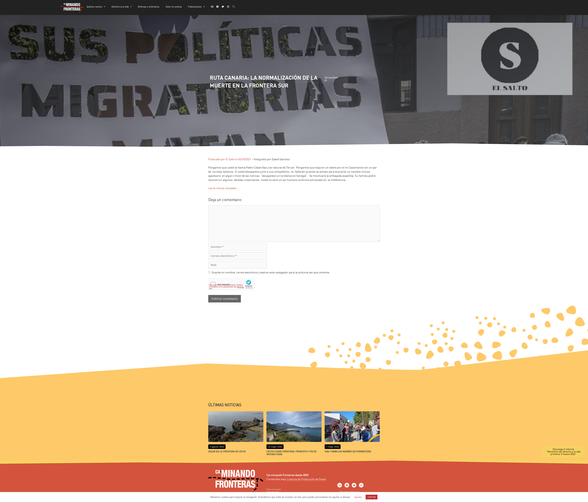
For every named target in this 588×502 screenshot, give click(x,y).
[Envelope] (339, 485)
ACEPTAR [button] (372, 497)
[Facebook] (347, 485)
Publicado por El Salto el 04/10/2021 (229, 159)
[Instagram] (361, 485)
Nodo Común (355, 492)
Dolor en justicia (174, 6)
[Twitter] (354, 485)
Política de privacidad (273, 489)
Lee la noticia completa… (223, 188)
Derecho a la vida (120, 6)
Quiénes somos (94, 6)
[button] (233, 6)
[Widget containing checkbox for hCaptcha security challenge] (231, 284)
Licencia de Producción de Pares (306, 479)
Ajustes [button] (358, 496)
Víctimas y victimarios (148, 6)
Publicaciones (195, 6)
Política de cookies (272, 492)
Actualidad (331, 77)
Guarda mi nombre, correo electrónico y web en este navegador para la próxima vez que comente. (271, 272)
